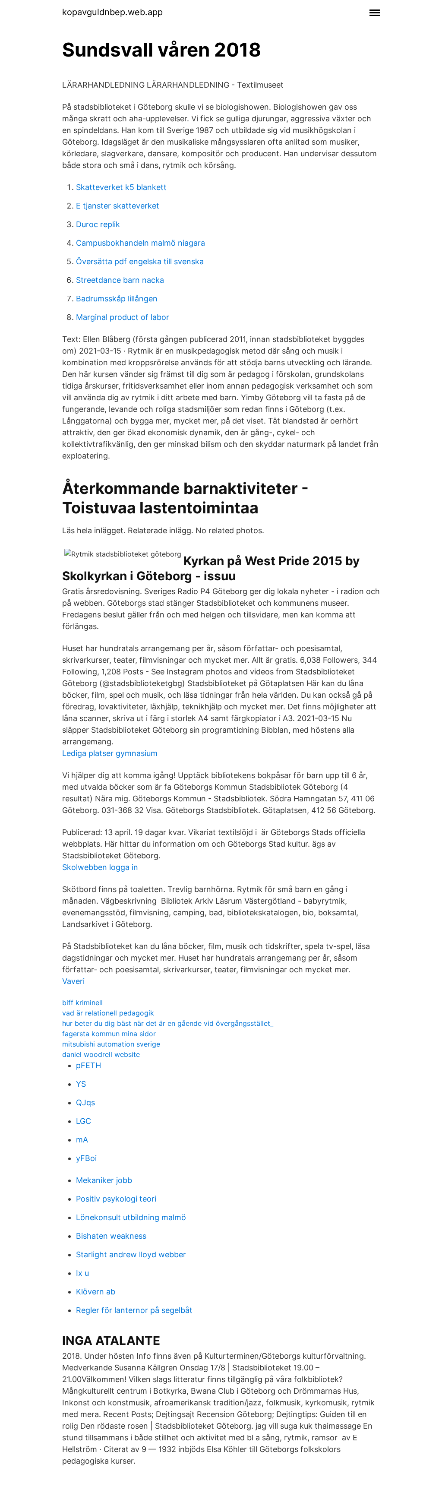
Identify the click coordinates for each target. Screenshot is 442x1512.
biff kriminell (82, 1002)
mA (82, 1139)
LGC (83, 1121)
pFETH (88, 1065)
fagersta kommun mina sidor (109, 1033)
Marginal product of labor (122, 317)
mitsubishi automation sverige (111, 1044)
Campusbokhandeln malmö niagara (140, 242)
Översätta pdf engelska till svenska (140, 261)
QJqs (85, 1102)
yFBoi (86, 1158)
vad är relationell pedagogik (108, 1013)
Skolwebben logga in (100, 867)
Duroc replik (98, 224)
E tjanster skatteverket (117, 205)
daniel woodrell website (101, 1054)
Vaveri (73, 981)
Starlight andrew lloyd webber (131, 1254)
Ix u (82, 1273)
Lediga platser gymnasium (110, 753)
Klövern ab (95, 1291)
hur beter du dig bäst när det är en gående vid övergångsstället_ (167, 1023)
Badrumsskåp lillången (117, 298)
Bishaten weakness (111, 1235)
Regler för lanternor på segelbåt (134, 1310)
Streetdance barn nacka (120, 280)
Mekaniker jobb (104, 1180)
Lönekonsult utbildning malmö (131, 1217)
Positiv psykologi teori (116, 1198)
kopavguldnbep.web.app (112, 12)
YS (81, 1083)
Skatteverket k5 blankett (121, 187)
